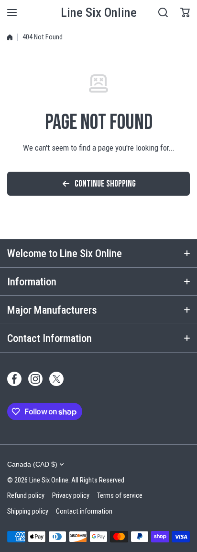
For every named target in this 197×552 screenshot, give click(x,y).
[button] (185, 12)
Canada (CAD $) (32, 464)
